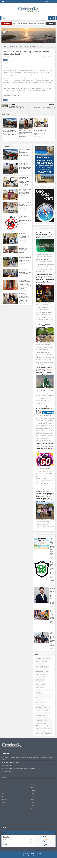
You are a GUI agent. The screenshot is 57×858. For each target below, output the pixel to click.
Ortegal (32, 805)
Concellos (33, 790)
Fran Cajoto (38, 710)
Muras (32, 799)
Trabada (3, 818)
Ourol (15, 95)
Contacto (24, 855)
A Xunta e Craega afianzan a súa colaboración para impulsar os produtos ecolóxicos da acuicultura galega (41, 131)
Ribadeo (49, 725)
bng (43, 663)
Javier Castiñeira (39, 712)
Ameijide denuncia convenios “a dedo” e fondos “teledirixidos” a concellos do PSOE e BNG (25, 272)
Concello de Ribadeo (40, 684)
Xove (2, 821)
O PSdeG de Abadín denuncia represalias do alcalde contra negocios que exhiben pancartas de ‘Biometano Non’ (25, 219)
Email (53, 56)
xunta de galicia (48, 733)
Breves (2, 787)
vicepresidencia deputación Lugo (43, 731)
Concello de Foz (39, 682)
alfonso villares (43, 661)
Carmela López (44, 669)
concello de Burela (40, 676)
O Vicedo (33, 802)
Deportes (33, 793)
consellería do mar (40, 689)
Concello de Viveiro (40, 687)
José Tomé (38, 718)
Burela (37, 669)
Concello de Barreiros (40, 674)
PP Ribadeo (38, 725)
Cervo (46, 671)
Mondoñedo (4, 799)
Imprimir (47, 56)
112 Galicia (38, 658)
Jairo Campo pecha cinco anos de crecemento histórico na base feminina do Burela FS (53, 618)
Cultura (3, 793)
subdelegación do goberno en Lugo (44, 728)
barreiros (38, 663)
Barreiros (33, 784)
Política (3, 812)
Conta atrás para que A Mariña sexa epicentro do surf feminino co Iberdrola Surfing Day (20, 23)
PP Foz (50, 723)
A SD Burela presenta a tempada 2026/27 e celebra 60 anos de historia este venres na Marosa (52, 571)
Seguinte (51, 104)
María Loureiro (45, 718)
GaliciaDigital (40, 853)
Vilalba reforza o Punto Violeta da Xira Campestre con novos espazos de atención (25, 191)
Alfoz (2, 784)
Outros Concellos (35, 808)
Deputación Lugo (40, 705)
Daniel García (49, 689)
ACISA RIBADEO (46, 658)
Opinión (3, 805)
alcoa (37, 661)
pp (18, 95)
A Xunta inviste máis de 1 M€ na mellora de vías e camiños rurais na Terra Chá (25, 259)
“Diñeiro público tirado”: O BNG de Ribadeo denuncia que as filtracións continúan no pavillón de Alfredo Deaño (25, 133)
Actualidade (33, 781)
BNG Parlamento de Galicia (42, 666)
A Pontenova (4, 781)
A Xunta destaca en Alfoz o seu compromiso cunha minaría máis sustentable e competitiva (25, 236)
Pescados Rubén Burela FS (42, 720)
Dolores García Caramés (41, 707)
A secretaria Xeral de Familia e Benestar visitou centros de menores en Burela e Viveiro (17, 107)
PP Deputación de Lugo (41, 723)
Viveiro (37, 733)
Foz (49, 707)
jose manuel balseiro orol (41, 715)
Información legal (31, 855)
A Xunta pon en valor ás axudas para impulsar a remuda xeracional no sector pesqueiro (25, 205)
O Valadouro (4, 802)
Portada (33, 812)
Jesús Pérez (47, 712)
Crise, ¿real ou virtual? (6, 765)
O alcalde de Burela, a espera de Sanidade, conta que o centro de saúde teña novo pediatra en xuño (44, 107)
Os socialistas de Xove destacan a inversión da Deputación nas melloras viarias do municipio (25, 249)
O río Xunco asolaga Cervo (7, 771)
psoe (44, 725)
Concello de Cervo (40, 679)
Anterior (12, 104)
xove (42, 733)
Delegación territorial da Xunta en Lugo (43, 696)
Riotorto (33, 815)
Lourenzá (33, 796)
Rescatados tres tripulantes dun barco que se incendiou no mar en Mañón (44, 408)
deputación (9, 95)
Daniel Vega (38, 692)
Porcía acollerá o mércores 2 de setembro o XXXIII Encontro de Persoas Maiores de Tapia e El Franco (44, 325)
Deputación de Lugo (40, 702)
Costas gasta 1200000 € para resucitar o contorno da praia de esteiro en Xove (18, 768)
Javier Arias (45, 710)
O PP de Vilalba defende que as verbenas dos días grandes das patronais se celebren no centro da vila (9, 132)
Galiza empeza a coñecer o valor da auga (10, 762)
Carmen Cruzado (39, 671)
